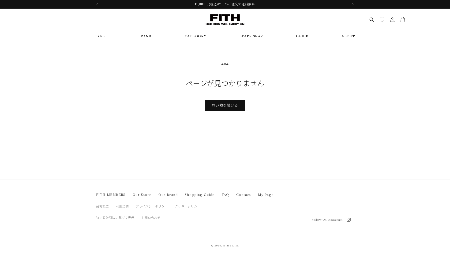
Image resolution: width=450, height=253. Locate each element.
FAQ (225, 195)
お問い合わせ (151, 218)
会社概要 (102, 206)
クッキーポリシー (187, 206)
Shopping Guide (200, 195)
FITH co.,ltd (231, 245)
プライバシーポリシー (152, 206)
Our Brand (168, 195)
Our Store (142, 195)
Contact (243, 195)
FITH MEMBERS (111, 195)
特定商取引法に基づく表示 (115, 218)
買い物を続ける (225, 105)
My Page (266, 195)
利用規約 (122, 206)
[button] (100, 36)
